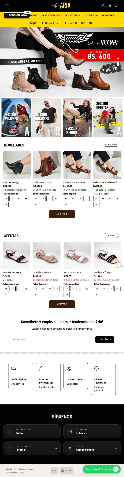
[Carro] (116, 6)
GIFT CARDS (70, 23)
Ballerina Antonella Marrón (105, 182)
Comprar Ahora (62, 61)
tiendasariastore (27, 469)
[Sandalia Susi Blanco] (77, 255)
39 (5, 204)
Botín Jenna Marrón (42, 182)
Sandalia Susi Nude (42, 272)
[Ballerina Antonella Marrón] (107, 165)
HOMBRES (108, 15)
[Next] (119, 175)
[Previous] (4, 175)
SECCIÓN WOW (18, 15)
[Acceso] (110, 6)
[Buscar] (104, 6)
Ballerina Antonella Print (74, 182)
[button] (7, 6)
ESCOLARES (49, 23)
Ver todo (62, 214)
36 (12, 198)
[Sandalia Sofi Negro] (107, 255)
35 (5, 198)
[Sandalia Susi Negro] (16, 255)
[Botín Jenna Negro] (17, 165)
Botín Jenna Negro (11, 182)
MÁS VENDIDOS (51, 15)
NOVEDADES (72, 15)
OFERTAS (86, 23)
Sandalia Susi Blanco (73, 272)
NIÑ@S (32, 23)
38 (26, 198)
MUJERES (90, 15)
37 (19, 198)
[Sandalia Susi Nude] (46, 255)
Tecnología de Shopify (14, 472)
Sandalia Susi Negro (12, 272)
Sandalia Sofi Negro (103, 272)
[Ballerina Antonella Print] (77, 165)
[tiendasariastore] (61, 6)
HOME (34, 15)
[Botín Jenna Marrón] (47, 165)
